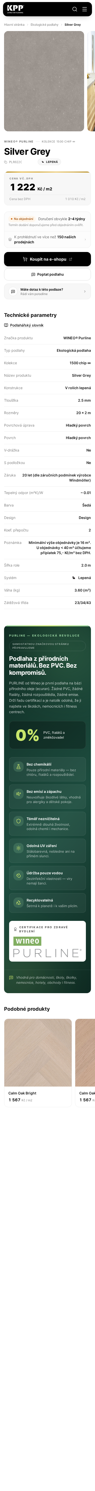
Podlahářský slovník (27, 325)
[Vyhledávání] (75, 9)
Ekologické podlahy (45, 24)
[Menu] (85, 9)
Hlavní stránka (14, 24)
